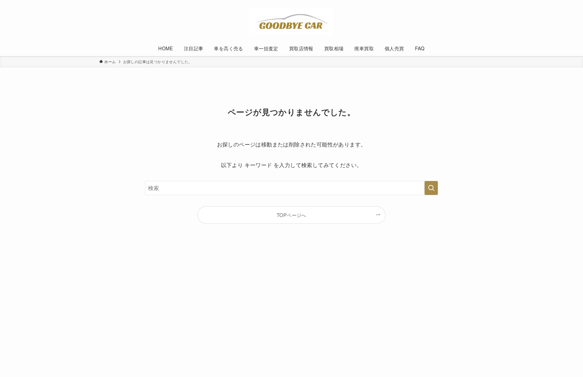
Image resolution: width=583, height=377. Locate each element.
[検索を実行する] (431, 188)
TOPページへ (291, 214)
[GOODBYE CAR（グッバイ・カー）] (291, 21)
